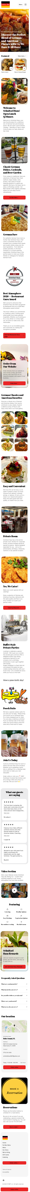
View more (6, 813)
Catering (5, 1157)
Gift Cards (6, 1155)
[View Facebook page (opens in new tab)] (3, 1180)
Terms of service (7, 1169)
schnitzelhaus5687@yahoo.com (11, 1056)
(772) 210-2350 (7, 1053)
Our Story (5, 1150)
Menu (20, 4)
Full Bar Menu (7, 1145)
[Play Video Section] (14, 890)
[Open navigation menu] (25, 4)
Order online (14, 1067)
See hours (23, 1062)
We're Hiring (6, 1152)
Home (4, 1142)
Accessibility (6, 1172)
